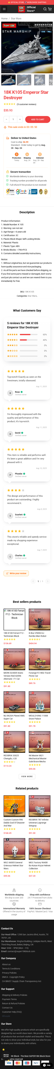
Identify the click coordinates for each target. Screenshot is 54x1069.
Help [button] (48, 1065)
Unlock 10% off (6, 1055)
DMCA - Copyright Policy (13, 977)
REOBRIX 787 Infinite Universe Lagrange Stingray (38, 822)
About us (6, 964)
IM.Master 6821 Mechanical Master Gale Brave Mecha (37, 758)
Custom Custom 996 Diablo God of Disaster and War (14, 822)
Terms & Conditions (11, 968)
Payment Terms (9, 999)
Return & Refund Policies (13, 1003)
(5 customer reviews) (26, 104)
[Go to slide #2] (24, 80)
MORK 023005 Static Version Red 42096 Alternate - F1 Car (13, 676)
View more (27, 776)
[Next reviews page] (47, 581)
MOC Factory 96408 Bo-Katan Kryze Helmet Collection (39, 865)
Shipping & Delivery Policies (14, 995)
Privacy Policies (9, 973)
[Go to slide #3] (39, 80)
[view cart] (50, 9)
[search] (45, 9)
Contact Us (7, 1007)
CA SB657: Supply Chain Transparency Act (21, 981)
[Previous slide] (6, 47)
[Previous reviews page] (33, 581)
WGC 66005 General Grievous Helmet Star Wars (13, 865)
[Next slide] (48, 47)
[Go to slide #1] (8, 80)
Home (4, 18)
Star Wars (16, 18)
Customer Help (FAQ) (12, 1012)
